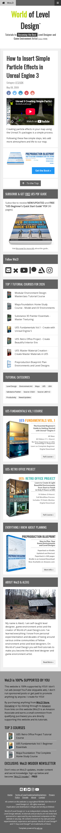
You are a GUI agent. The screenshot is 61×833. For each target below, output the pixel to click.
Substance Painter (14, 392)
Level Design (12, 386)
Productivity (11, 397)
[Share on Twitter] (14, 93)
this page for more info (25, 248)
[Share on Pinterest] (26, 93)
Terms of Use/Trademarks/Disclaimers (30, 795)
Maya (37, 386)
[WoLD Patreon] (33, 270)
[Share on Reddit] (32, 93)
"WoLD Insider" (21, 776)
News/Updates (25, 397)
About (33, 797)
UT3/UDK (19, 82)
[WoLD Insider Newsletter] (8, 270)
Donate (25, 797)
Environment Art (25, 386)
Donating (10, 705)
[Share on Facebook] (9, 93)
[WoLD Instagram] (49, 270)
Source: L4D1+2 (44, 392)
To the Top (33, 183)
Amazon (46, 705)
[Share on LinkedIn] (20, 93)
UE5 (43, 386)
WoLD (10, 2)
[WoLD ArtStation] (41, 270)
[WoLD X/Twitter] (15, 270)
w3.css (39, 828)
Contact (42, 797)
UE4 (49, 386)
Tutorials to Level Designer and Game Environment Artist (30, 36)
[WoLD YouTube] (24, 270)
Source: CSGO (29, 392)
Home (10, 795)
